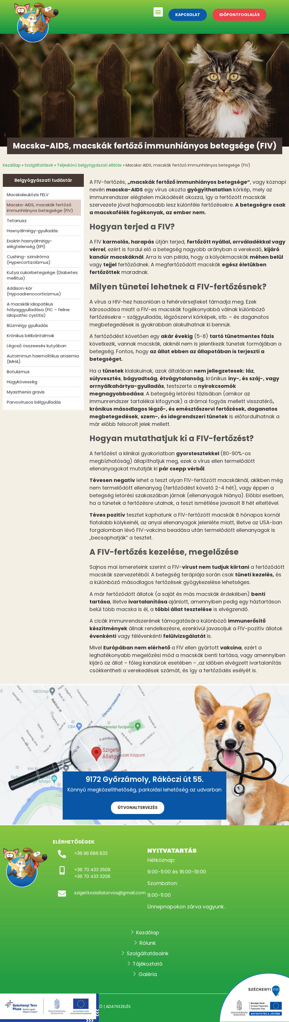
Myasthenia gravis (26, 392)
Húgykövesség (22, 382)
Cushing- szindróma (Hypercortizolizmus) (29, 259)
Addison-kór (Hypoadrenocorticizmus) (34, 291)
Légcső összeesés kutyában (36, 346)
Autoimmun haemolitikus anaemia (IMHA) (43, 358)
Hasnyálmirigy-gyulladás (32, 231)
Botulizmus (18, 372)
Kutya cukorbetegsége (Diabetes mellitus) (42, 275)
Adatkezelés (118, 1006)
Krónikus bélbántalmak (30, 336)
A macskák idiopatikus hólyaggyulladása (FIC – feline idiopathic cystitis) (38, 309)
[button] (158, 12)
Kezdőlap (12, 165)
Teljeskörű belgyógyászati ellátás (89, 165)
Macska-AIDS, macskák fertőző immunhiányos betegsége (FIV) (40, 207)
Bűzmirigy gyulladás (27, 325)
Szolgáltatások (39, 165)
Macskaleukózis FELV (28, 195)
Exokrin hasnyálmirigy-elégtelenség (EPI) (29, 243)
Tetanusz (17, 221)
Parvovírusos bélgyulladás (34, 402)
